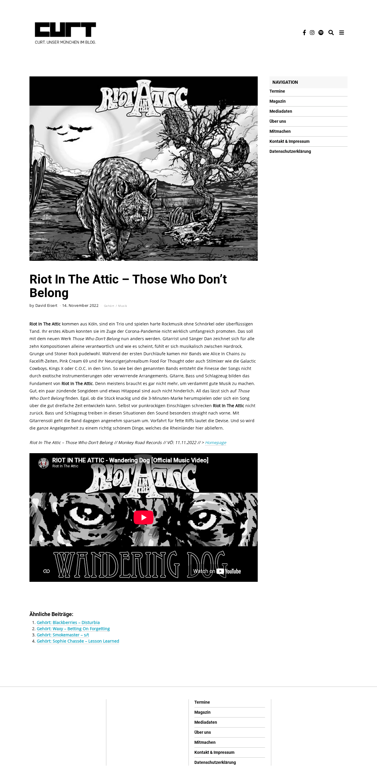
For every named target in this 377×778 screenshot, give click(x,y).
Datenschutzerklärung (290, 151)
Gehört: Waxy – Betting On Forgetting (73, 628)
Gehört (109, 306)
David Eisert (46, 305)
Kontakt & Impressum (289, 141)
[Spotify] (321, 32)
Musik (122, 306)
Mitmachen (280, 131)
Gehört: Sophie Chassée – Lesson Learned (78, 641)
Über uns (277, 121)
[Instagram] (312, 32)
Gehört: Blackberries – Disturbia (68, 622)
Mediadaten (280, 111)
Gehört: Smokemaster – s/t (63, 635)
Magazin (277, 101)
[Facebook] (304, 32)
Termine (277, 91)
